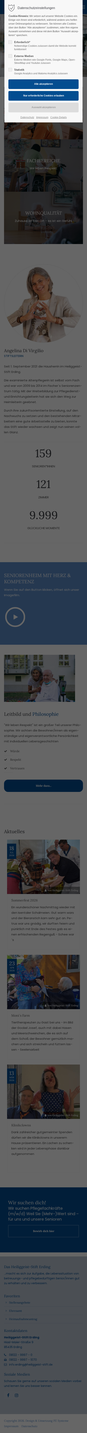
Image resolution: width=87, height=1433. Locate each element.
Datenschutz (27, 117)
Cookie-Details (58, 117)
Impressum (42, 117)
